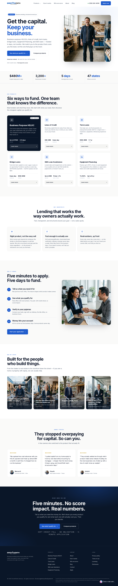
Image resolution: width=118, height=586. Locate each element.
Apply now (106, 3)
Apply (71, 570)
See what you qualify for (18, 53)
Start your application (17, 332)
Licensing (94, 561)
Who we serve (58, 3)
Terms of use (95, 558)
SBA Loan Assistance (54, 567)
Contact (72, 567)
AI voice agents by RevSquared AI (44, 578)
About (67, 3)
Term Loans (51, 561)
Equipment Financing (53, 570)
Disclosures (95, 564)
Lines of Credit (52, 558)
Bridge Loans (51, 564)
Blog (73, 3)
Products (36, 3)
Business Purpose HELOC (55, 556)
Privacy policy (96, 556)
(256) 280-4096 (94, 3)
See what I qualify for (50, 526)
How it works (47, 3)
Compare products (39, 53)
